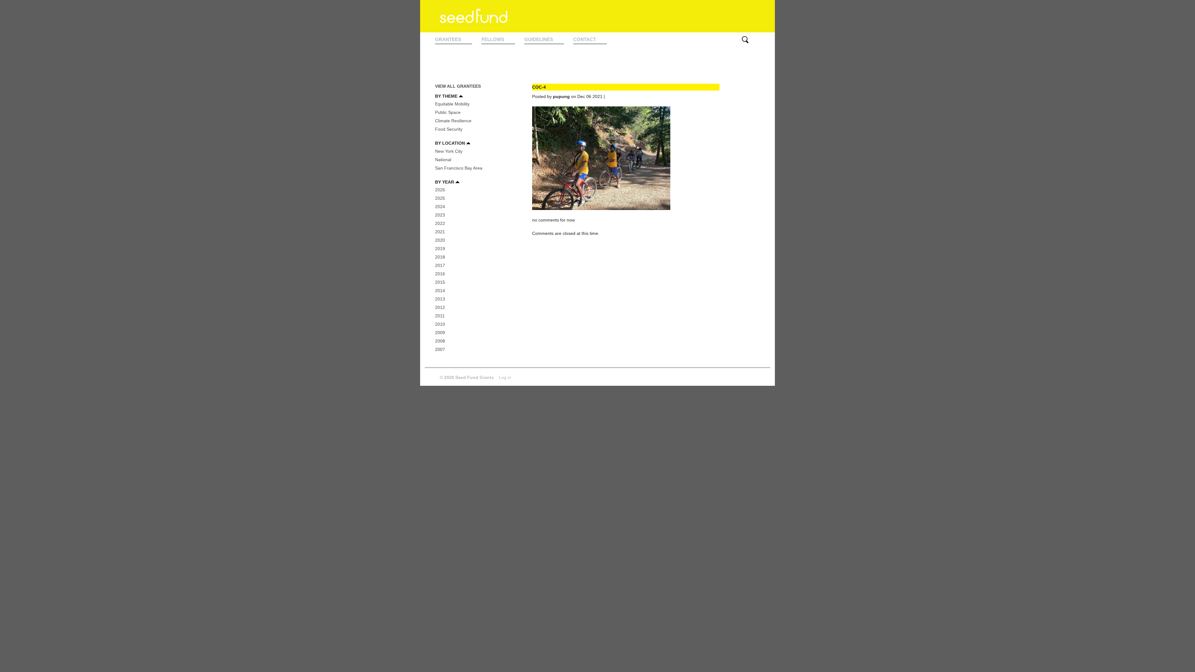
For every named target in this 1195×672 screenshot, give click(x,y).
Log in (505, 377)
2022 (440, 223)
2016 (440, 273)
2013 (440, 298)
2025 (440, 198)
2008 (440, 340)
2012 (440, 307)
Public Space (448, 112)
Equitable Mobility (452, 103)
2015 (440, 282)
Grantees (448, 39)
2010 (440, 324)
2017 (440, 265)
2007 (440, 349)
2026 (440, 189)
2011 (440, 315)
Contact (584, 39)
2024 (440, 206)
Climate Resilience (453, 120)
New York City (448, 151)
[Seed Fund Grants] (473, 19)
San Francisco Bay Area (458, 168)
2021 (440, 231)
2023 (440, 214)
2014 (440, 290)
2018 (440, 256)
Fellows (492, 39)
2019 (440, 248)
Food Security (448, 129)
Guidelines (538, 39)
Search (745, 39)
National (443, 159)
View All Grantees (458, 86)
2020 (440, 240)
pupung (561, 96)
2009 (440, 332)
